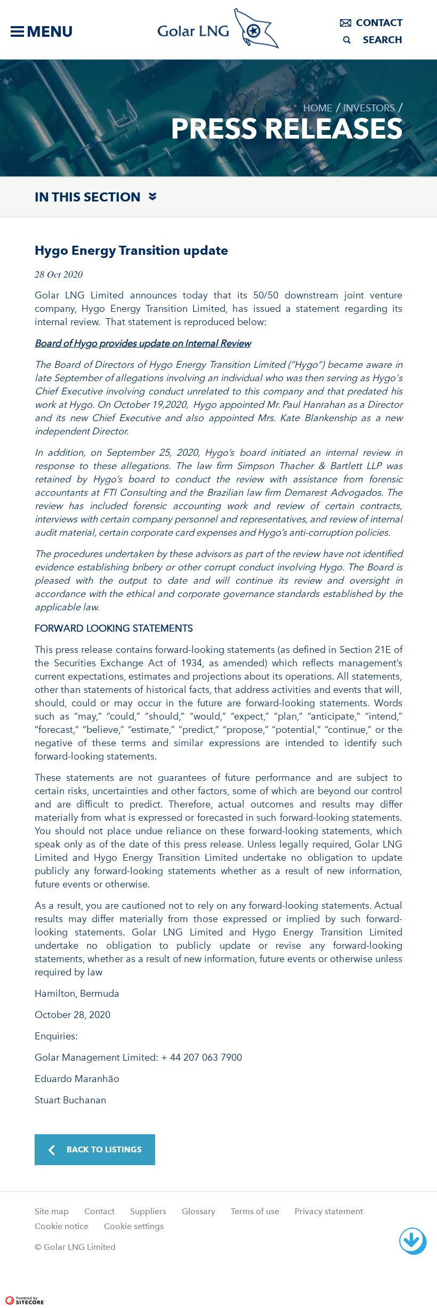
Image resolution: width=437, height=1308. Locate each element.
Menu (50, 31)
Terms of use (255, 1211)
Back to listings (104, 1149)
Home (318, 108)
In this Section (88, 197)
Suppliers (148, 1211)
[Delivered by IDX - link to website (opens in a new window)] (70, 1272)
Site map (52, 1211)
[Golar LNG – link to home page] (219, 28)
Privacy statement (329, 1211)
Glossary (198, 1211)
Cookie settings (134, 1226)
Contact (379, 22)
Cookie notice (61, 1226)
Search (382, 39)
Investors (369, 108)
